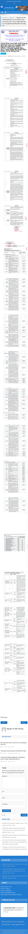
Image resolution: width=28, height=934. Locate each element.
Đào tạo (3, 53)
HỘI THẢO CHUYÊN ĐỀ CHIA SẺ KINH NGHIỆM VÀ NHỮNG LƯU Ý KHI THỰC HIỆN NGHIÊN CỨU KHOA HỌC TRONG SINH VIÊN (14, 842)
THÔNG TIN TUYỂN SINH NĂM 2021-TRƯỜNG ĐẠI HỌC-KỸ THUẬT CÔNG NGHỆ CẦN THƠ (13, 758)
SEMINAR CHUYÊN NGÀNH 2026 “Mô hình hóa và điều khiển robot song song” (14, 836)
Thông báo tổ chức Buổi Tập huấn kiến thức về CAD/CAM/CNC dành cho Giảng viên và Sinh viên (14, 848)
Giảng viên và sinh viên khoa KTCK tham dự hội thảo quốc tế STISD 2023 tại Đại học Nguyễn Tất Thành (24, 722)
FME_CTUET (12, 746)
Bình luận (5, 776)
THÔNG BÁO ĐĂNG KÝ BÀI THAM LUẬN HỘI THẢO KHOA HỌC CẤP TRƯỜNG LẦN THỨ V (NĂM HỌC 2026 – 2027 (13, 830)
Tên (3, 791)
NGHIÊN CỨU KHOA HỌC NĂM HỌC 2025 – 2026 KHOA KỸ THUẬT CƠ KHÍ (14, 824)
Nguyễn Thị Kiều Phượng (15, 56)
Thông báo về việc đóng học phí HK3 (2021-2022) (13, 751)
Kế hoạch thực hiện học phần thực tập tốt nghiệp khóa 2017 (13, 743)
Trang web (4, 804)
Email (3, 797)
